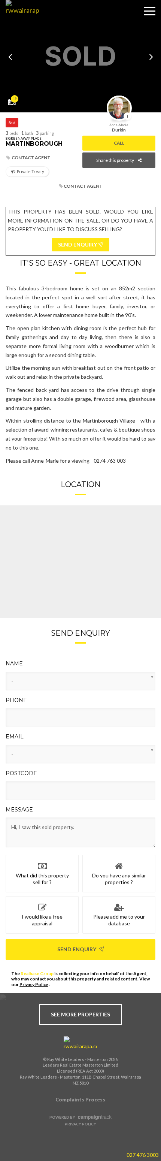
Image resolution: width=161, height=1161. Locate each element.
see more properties (80, 1014)
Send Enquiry (77, 949)
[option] (80, 56)
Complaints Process (80, 1100)
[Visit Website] (19, 17)
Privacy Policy (33, 984)
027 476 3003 (143, 1155)
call (119, 143)
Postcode (21, 773)
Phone (16, 700)
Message (19, 809)
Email (15, 736)
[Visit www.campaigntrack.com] (94, 1117)
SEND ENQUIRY (78, 244)
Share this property (115, 160)
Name (14, 663)
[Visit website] (80, 1043)
